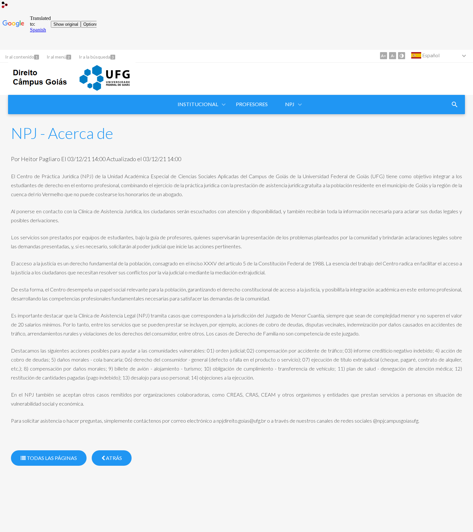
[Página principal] (71, 91)
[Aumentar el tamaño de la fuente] (383, 55)
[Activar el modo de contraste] (401, 55)
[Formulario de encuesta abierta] (455, 104)
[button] (198, 104)
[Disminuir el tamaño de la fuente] (392, 55)
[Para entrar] (5, 5)
